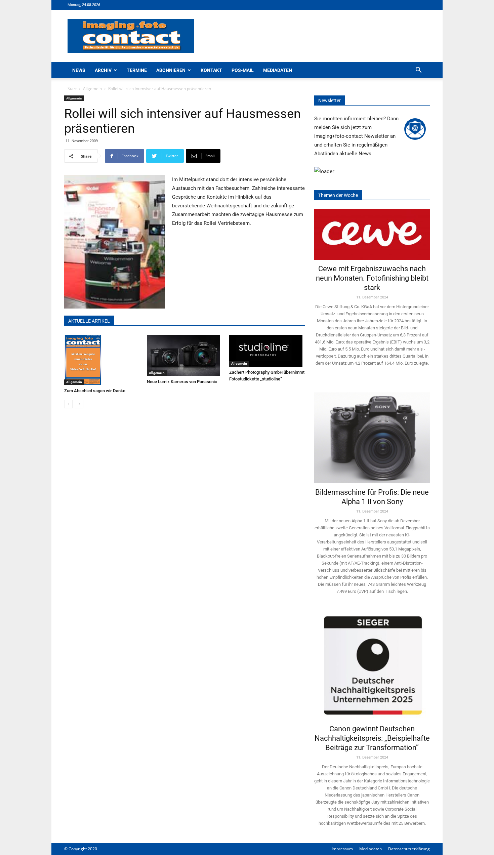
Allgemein (92, 88)
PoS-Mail (243, 70)
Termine (137, 70)
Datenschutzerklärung (409, 849)
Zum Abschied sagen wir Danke (94, 390)
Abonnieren (171, 70)
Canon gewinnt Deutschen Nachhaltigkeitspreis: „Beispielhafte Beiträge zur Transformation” (372, 738)
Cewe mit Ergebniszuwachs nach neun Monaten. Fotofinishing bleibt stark (372, 278)
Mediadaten (277, 70)
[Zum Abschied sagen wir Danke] (102, 360)
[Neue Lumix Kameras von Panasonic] (184, 355)
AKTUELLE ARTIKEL (89, 321)
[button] (418, 71)
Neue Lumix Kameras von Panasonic (182, 381)
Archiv (103, 70)
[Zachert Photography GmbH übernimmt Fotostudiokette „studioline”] (267, 351)
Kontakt (211, 70)
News (78, 70)
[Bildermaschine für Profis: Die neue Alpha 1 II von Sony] (372, 433)
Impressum (342, 849)
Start (72, 88)
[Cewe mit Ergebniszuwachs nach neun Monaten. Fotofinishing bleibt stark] (372, 234)
